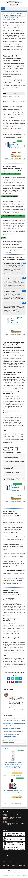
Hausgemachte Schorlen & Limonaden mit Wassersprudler (15, 818)
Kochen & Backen (6, 871)
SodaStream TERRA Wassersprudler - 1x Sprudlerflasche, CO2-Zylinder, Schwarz (16, 844)
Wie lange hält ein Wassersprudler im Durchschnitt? (14, 723)
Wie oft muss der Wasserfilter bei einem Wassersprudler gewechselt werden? (12, 456)
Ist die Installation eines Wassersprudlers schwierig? (14, 718)
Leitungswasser (12, 871)
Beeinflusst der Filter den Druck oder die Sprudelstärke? (12, 473)
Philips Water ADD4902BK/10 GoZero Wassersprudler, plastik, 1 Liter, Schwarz (15, 488)
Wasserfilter (17, 871)
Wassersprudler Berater (14, 3)
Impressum (25, 875)
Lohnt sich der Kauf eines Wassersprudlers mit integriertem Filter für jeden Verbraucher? (14, 478)
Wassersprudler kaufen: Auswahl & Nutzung (15, 821)
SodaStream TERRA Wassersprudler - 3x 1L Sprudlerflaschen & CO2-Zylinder (16, 839)
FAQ (18, 13)
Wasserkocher (22, 871)
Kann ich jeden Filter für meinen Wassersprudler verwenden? (14, 462)
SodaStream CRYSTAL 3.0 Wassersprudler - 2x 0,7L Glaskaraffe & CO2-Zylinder (16, 849)
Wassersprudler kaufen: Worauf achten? (18, 824)
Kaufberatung (13, 13)
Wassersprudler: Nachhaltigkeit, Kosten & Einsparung (15, 814)
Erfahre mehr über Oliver (19, 709)
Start (9, 13)
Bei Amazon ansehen (16, 156)
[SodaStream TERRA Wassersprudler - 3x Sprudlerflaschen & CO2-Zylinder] (13, 788)
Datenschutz (19, 875)
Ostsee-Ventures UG (10, 875)
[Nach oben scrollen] (26, 876)
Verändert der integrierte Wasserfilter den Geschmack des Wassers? (13, 467)
